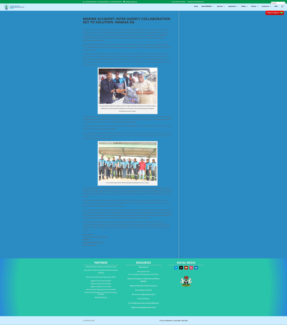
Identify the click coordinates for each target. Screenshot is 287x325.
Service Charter (143, 299)
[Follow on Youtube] (186, 267)
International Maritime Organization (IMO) (101, 277)
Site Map (185, 320)
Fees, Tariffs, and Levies (178, 1)
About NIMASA (206, 6)
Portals (253, 6)
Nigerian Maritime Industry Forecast (143, 286)
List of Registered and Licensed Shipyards (143, 303)
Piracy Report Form (143, 271)
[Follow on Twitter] (181, 267)
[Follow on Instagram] (191, 267)
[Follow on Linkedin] (196, 267)
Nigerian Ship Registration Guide (143, 307)
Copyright (176, 320)
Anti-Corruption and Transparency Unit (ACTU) (143, 274)
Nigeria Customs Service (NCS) (101, 284)
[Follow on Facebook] (176, 267)
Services (220, 6)
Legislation (232, 6)
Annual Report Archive (143, 290)
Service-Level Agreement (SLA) (143, 294)
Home (196, 6)
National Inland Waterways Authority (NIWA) (101, 289)
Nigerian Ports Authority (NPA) (101, 281)
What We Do (143, 267)
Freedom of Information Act (195, 1)
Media (243, 6)
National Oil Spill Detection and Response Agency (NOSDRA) (101, 293)
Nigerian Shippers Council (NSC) (100, 287)
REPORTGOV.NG (101, 297)
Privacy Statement (166, 320)
